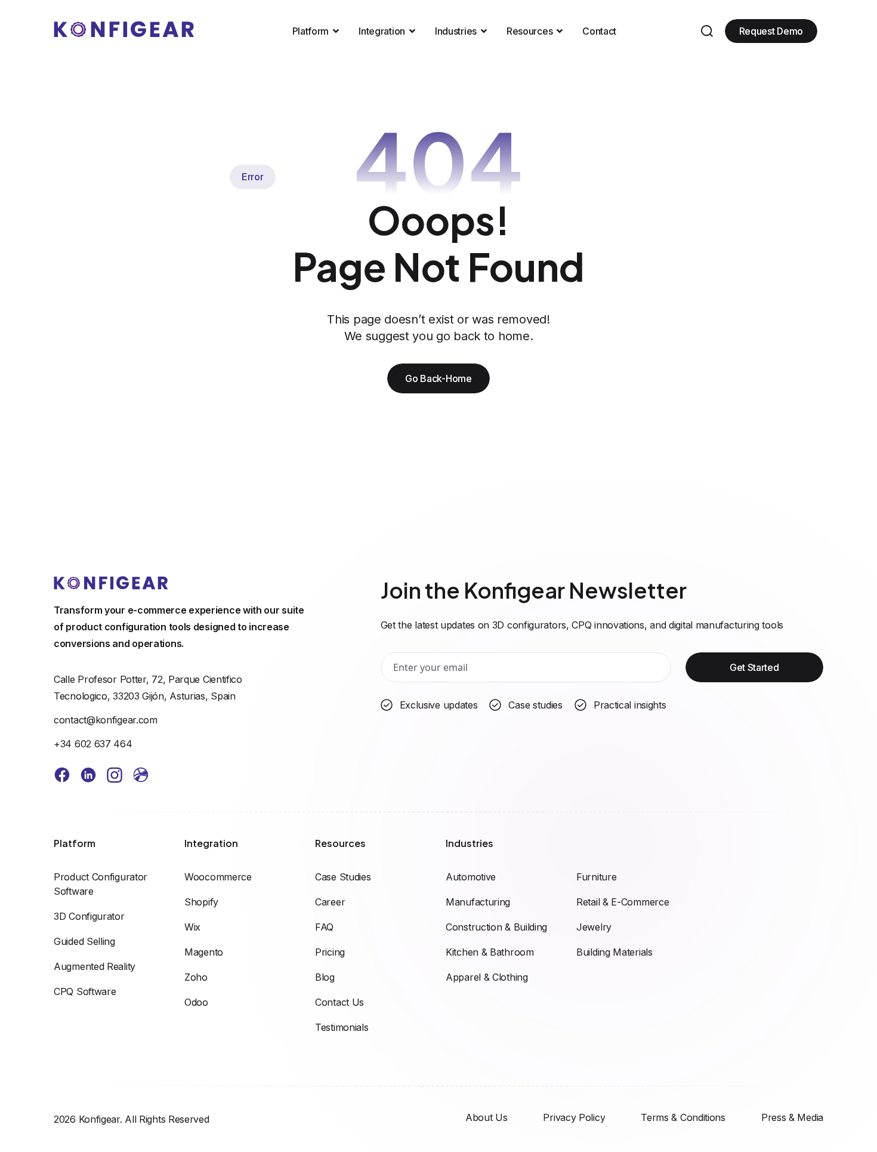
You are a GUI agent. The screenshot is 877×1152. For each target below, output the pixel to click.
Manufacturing (478, 902)
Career (330, 902)
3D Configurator (89, 916)
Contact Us (339, 1002)
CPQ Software (85, 991)
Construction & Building (496, 927)
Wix (192, 927)
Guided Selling (84, 941)
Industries (456, 31)
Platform (310, 31)
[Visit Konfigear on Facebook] (62, 777)
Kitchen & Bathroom (490, 952)
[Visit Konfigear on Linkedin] (88, 777)
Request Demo (771, 31)
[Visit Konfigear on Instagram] (114, 777)
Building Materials (614, 952)
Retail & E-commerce (622, 902)
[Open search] (707, 31)
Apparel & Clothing (487, 977)
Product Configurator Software (100, 884)
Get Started (754, 667)
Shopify (201, 902)
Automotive (471, 877)
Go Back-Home (438, 378)
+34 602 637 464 (93, 744)
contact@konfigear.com (106, 720)
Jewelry (594, 927)
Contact (599, 31)
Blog (325, 977)
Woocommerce (218, 877)
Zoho (196, 977)
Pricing (330, 952)
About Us (486, 1117)
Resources (529, 31)
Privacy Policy (574, 1117)
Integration (382, 31)
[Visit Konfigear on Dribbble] (140, 777)
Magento (203, 952)
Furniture (596, 877)
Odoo (196, 1002)
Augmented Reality (94, 966)
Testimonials (341, 1027)
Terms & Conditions (683, 1117)
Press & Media (792, 1117)
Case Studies (342, 877)
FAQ (324, 927)
